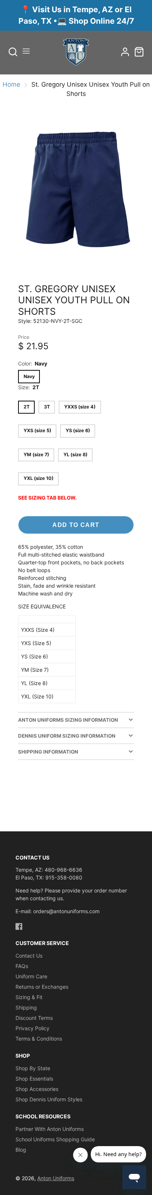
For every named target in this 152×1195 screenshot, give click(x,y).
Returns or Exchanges (41, 987)
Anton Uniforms (55, 1178)
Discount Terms (34, 1018)
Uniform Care (31, 976)
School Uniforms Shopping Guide (55, 1139)
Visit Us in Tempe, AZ (73, 9)
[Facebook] (19, 926)
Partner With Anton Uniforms (49, 1129)
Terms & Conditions (38, 1038)
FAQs (21, 966)
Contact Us (28, 955)
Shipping (26, 1007)
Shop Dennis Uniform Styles (48, 1099)
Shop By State (32, 1068)
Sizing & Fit (28, 997)
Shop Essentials (34, 1078)
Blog (20, 1149)
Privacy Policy (32, 1028)
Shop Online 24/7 (101, 21)
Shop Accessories (36, 1089)
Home (11, 84)
